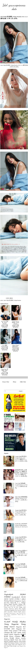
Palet (11, 613)
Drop (16, 610)
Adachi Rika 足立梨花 (8, 300)
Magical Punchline (13, 604)
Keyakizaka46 (16, 597)
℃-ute (23, 606)
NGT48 (11, 599)
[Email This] (6, 298)
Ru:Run (5, 616)
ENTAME (7, 629)
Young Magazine (11, 624)
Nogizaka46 (8, 594)
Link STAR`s (13, 606)
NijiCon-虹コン (15, 602)
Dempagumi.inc (17, 601)
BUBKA (23, 634)
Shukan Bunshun (17, 300)
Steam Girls (19, 610)
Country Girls (7, 607)
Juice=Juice (6, 602)
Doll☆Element (13, 611)
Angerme (23, 601)
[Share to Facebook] (10, 298)
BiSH (22, 613)
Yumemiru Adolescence (9, 608)
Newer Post (5, 382)
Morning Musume (9, 601)
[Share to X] (9, 298)
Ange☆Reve (18, 613)
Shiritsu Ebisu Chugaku (20, 608)
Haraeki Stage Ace (21, 614)
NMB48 (7, 597)
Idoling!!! (20, 604)
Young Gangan (13, 631)
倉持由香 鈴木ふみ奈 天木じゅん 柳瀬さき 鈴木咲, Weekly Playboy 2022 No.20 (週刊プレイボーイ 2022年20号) (21, 473)
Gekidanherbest (14, 614)
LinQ (8, 611)
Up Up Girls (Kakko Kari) (18, 607)
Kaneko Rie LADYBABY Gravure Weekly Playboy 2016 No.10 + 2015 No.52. (21, 525)
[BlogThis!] (8, 298)
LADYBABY (19, 606)
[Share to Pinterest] (12, 298)
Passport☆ (14, 613)
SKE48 (6, 599)
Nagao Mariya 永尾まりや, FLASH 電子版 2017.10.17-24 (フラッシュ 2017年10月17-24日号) (21, 554)
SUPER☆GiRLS (20, 599)
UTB (19, 631)
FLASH (7, 622)
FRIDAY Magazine (15, 627)
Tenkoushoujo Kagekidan (9, 610)
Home (14, 382)
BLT (24, 627)
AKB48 (22, 594)
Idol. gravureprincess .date (14, 7)
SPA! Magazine (16, 629)
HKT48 (23, 597)
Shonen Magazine (14, 634)
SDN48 (8, 616)
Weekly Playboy (19, 622)
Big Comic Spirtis (15, 632)
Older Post (23, 382)
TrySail (19, 611)
